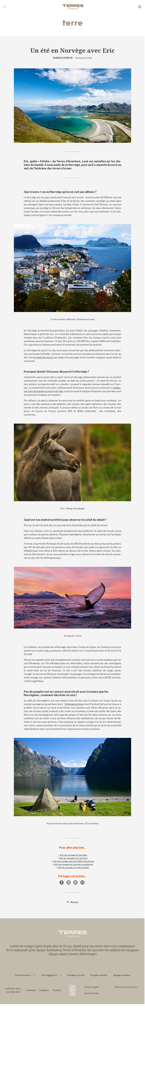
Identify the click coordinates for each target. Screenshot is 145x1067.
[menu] (139, 7)
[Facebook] (61, 882)
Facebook (30, 983)
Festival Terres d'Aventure (124, 980)
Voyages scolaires (120, 968)
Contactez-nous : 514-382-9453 (12, 983)
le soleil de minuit (43, 357)
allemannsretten (74, 704)
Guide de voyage (90, 986)
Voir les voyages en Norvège (73, 855)
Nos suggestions (48, 968)
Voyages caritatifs (97, 968)
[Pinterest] (75, 882)
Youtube (55, 983)
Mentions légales (90, 980)
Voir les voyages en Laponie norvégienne (73, 864)
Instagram (43, 983)
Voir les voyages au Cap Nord (73, 858)
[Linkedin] (68, 882)
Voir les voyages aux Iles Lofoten (73, 867)
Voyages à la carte (74, 968)
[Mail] (82, 882)
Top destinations (22, 968)
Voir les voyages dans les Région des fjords (73, 861)
